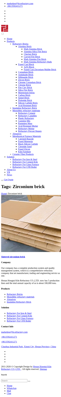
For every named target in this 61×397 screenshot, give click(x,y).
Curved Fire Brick (32, 56)
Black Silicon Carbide (28, 144)
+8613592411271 (15, 6)
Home (9, 39)
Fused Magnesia (25, 141)
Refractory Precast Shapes (30, 131)
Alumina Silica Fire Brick (35, 51)
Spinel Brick (23, 98)
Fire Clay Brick (25, 87)
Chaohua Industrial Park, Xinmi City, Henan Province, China (28, 346)
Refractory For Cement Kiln (25, 162)
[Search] (29, 381)
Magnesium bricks (26, 92)
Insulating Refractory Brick (24, 108)
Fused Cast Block (26, 64)
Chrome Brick (24, 85)
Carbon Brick (24, 95)
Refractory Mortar (26, 128)
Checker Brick (30, 54)
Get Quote (8, 179)
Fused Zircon (24, 149)
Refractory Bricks (20, 44)
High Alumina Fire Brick (35, 59)
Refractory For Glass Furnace (25, 164)
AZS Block (29, 67)
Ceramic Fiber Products (23, 154)
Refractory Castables (27, 116)
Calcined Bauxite (26, 139)
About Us (11, 169)
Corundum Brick (25, 72)
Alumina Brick (24, 46)
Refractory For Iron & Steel (24, 159)
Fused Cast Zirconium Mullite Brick (40, 69)
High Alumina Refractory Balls (38, 62)
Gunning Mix (24, 121)
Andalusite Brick (25, 74)
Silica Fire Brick (25, 90)
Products (11, 41)
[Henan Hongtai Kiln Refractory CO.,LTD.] (4, 31)
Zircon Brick (24, 80)
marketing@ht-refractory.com (20, 3)
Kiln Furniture (24, 151)
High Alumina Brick (33, 49)
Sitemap (43, 369)
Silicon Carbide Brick (28, 103)
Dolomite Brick (25, 100)
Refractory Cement (26, 113)
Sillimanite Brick (25, 77)
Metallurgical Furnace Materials (26, 136)
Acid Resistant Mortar (28, 126)
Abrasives (16, 133)
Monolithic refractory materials (26, 110)
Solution (10, 157)
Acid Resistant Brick (27, 105)
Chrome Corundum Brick (29, 82)
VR (8, 172)
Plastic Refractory (26, 118)
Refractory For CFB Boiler (24, 167)
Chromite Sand (25, 146)
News (9, 175)
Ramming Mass (25, 123)
